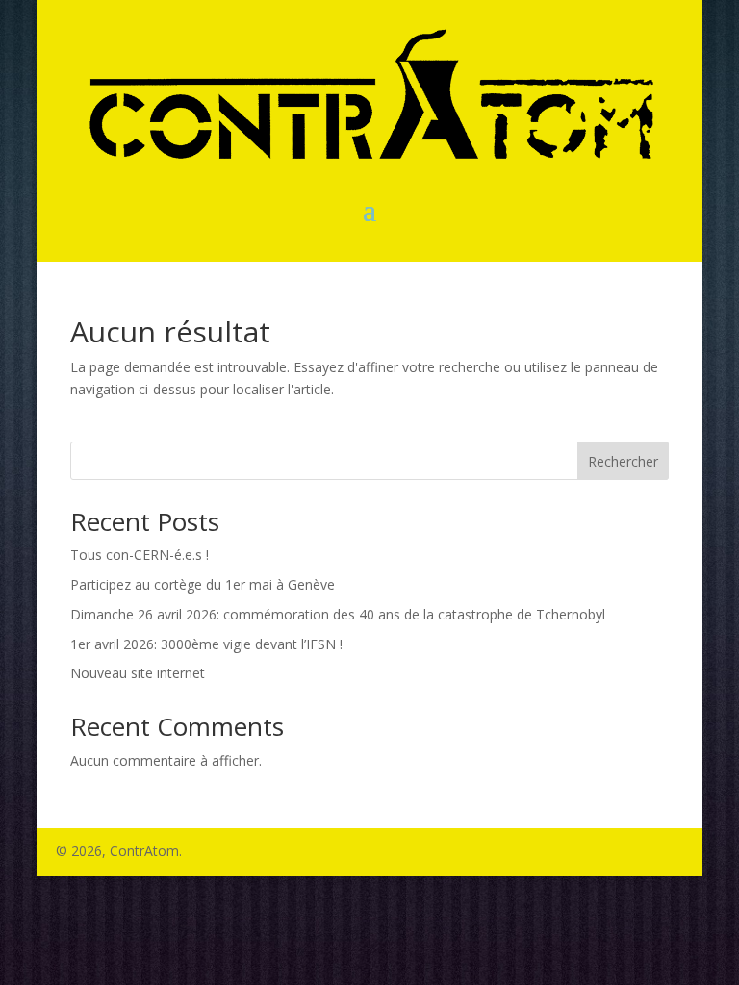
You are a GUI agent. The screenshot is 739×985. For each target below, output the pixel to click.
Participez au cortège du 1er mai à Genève (202, 584)
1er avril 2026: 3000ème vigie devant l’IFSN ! (206, 644)
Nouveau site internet (137, 673)
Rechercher (623, 461)
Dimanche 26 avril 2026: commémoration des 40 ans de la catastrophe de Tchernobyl (337, 614)
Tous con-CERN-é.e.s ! (139, 554)
